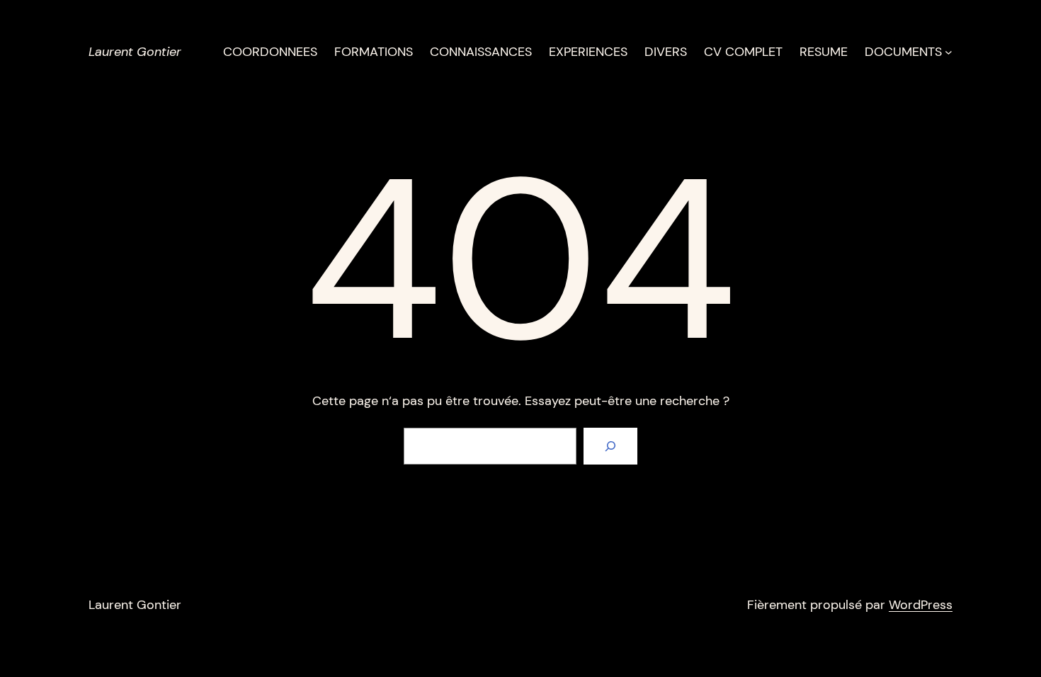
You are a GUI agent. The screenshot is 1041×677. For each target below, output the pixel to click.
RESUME (824, 51)
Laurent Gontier (135, 51)
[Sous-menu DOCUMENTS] (948, 52)
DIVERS (665, 51)
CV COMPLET (743, 51)
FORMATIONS (373, 51)
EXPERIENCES (588, 51)
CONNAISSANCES (481, 51)
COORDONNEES (270, 51)
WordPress (920, 604)
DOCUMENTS (903, 51)
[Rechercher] (610, 446)
